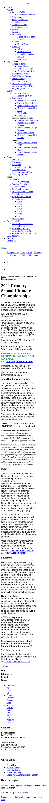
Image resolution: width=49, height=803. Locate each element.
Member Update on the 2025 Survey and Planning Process (10, 713)
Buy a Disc (11, 765)
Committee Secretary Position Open (11, 699)
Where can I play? (14, 772)
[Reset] (28, 3)
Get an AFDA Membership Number (22, 775)
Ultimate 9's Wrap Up (10, 689)
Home (3, 276)
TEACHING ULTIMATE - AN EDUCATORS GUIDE (17, 551)
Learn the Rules (13, 770)
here (12, 481)
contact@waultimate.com (20, 361)
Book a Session (13, 767)
